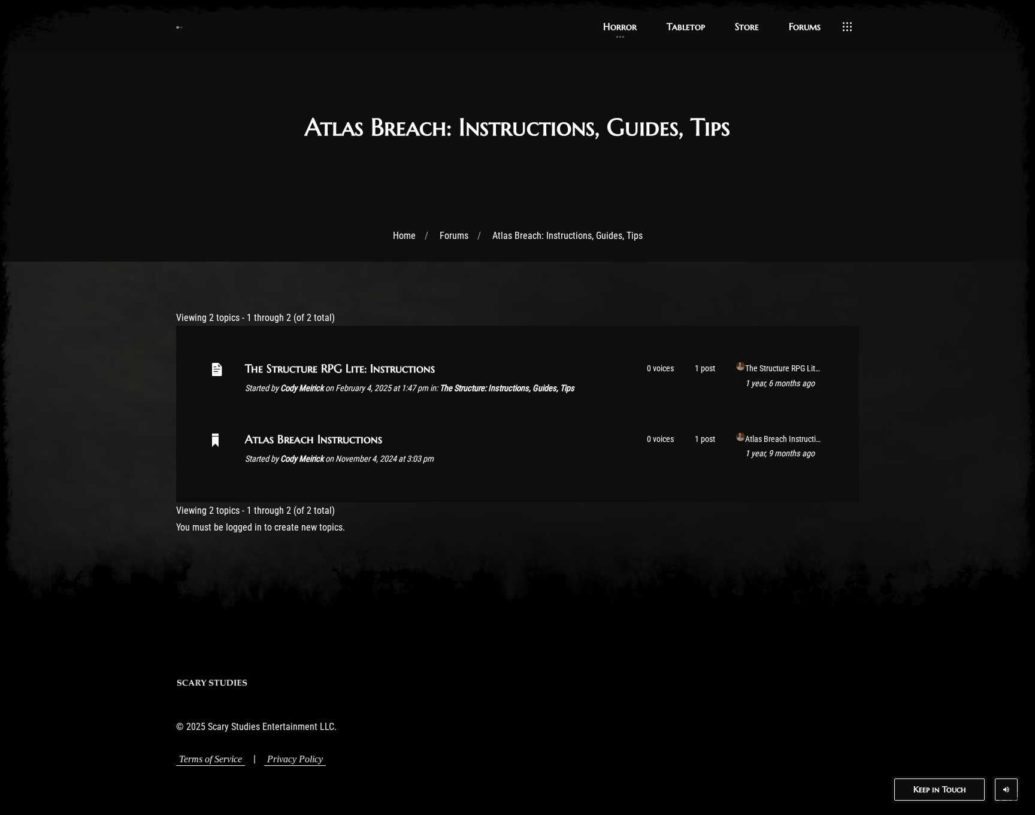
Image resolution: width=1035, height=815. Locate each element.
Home (404, 235)
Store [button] (747, 26)
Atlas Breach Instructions (313, 439)
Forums (454, 235)
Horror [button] (620, 26)
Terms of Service (210, 759)
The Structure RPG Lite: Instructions (340, 368)
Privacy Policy (295, 759)
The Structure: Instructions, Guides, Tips (507, 388)
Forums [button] (805, 26)
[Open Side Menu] (847, 27)
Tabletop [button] (686, 26)
